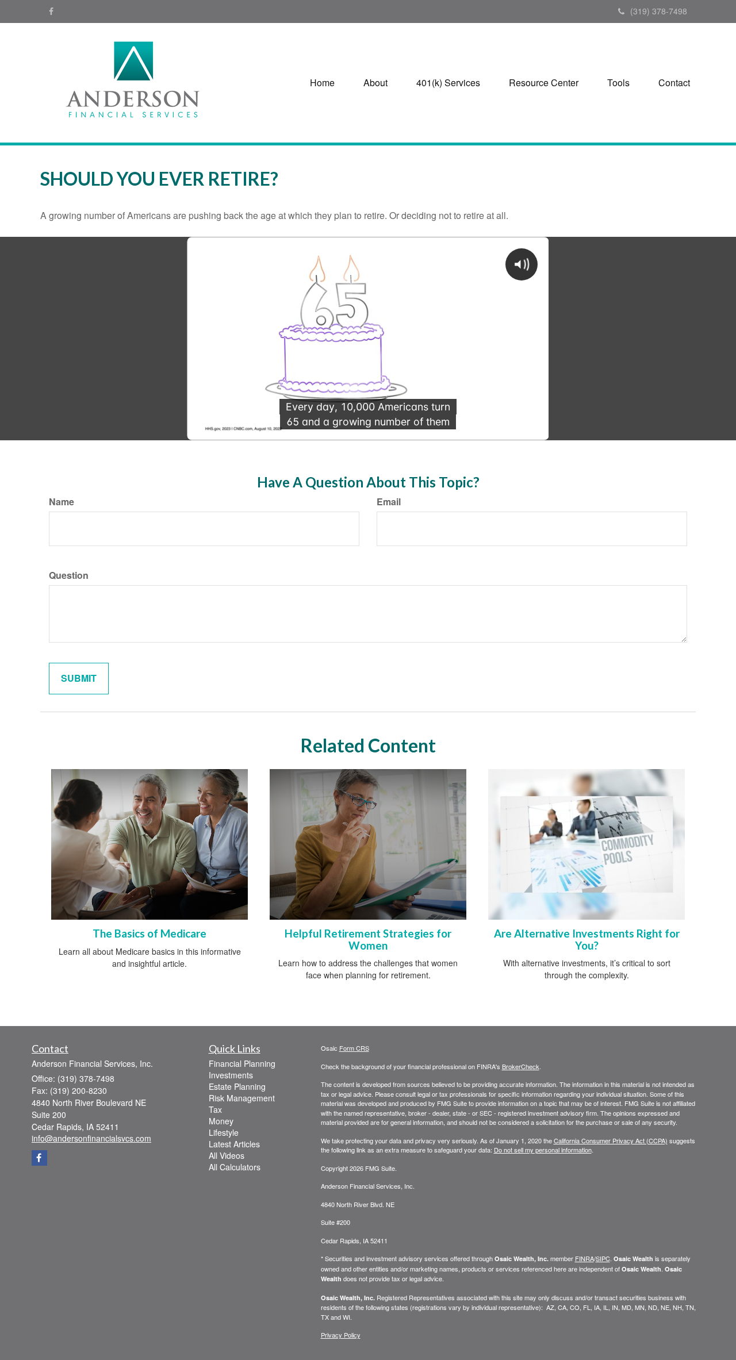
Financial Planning (242, 1063)
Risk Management (242, 1098)
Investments (231, 1075)
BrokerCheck (520, 1066)
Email (389, 501)
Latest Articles (234, 1144)
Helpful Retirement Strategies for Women (368, 939)
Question (69, 575)
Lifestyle (224, 1132)
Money (221, 1121)
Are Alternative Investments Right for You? (587, 939)
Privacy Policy (341, 1334)
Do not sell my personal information (543, 1149)
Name (61, 501)
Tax (215, 1109)
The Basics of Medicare (149, 933)
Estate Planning (237, 1086)
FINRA (584, 1258)
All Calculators (234, 1167)
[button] (375, 83)
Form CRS (354, 1047)
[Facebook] (51, 11)
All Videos (226, 1155)
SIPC (603, 1258)
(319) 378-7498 (658, 11)
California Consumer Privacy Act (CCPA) (611, 1140)
